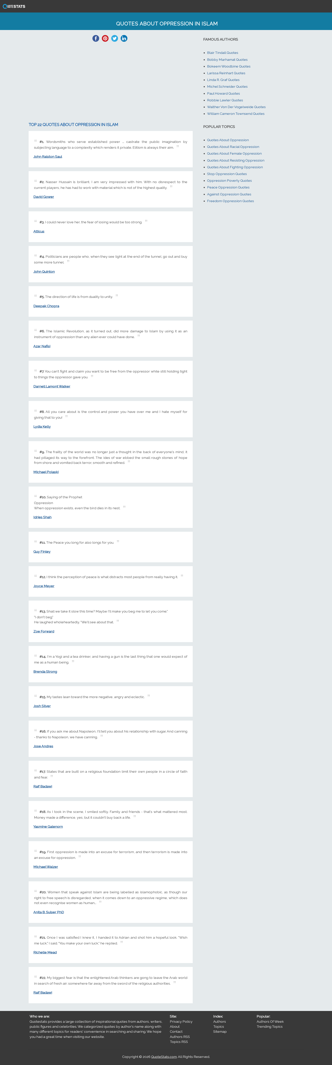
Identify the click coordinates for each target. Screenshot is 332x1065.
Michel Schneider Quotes (227, 86)
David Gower (43, 197)
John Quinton (44, 271)
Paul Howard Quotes (223, 93)
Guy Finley (42, 551)
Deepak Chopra (46, 306)
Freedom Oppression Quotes (230, 201)
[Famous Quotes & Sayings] (13, 8)
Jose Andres (43, 746)
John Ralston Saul (47, 156)
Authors (219, 1021)
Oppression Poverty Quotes (229, 180)
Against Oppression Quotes (229, 194)
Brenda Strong (45, 671)
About (175, 1026)
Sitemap (220, 1031)
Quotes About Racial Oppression (233, 147)
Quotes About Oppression (228, 140)
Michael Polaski (46, 472)
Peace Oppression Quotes (228, 187)
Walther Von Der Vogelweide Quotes (236, 107)
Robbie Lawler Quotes (225, 100)
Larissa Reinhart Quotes (226, 73)
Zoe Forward (43, 631)
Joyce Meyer (43, 586)
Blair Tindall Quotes (222, 53)
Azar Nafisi (41, 346)
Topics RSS (179, 1042)
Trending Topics (270, 1026)
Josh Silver (42, 706)
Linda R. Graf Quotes (223, 80)
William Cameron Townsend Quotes (236, 114)
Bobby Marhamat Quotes (227, 60)
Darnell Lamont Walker (51, 386)
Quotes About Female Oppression (234, 153)
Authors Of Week (270, 1021)
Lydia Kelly (42, 426)
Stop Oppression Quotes (227, 174)
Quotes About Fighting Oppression (235, 167)
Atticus (38, 231)
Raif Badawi (42, 786)
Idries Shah (42, 517)
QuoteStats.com (164, 1057)
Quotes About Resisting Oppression (235, 160)
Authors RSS (180, 1037)
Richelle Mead (45, 952)
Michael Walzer (45, 867)
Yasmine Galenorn (48, 826)
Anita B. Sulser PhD (48, 912)
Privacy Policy (181, 1021)
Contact (176, 1031)
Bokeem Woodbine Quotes (229, 66)
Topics (218, 1026)
